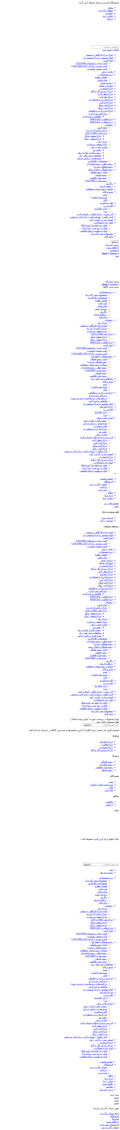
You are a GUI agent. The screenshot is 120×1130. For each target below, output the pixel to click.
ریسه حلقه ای (106, 764)
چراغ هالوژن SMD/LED (101, 119)
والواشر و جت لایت (92, 116)
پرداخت (103, 487)
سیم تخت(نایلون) (99, 197)
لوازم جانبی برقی (98, 147)
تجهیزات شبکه (106, 85)
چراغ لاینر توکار (105, 105)
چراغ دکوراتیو (106, 97)
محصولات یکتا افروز (97, 161)
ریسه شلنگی (107, 761)
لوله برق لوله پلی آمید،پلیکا (94, 225)
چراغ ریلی (102, 141)
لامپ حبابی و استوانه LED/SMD (91, 63)
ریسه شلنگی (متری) (103, 166)
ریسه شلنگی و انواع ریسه (100, 169)
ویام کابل (108, 236)
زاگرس (109, 183)
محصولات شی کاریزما (102, 233)
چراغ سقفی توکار (92, 136)
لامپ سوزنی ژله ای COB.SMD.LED (89, 66)
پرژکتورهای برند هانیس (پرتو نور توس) (89, 398)
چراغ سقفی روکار (92, 138)
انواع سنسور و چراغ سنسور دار (98, 57)
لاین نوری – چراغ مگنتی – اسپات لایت (95, 214)
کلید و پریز (108, 206)
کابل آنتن (108, 790)
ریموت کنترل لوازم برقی (89, 152)
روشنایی (109, 125)
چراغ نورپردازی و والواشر (100, 111)
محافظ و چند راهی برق (90, 155)
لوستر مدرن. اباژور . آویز (101, 220)
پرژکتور (109, 804)
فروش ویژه (107, 518)
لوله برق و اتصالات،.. (103, 222)
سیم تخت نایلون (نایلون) (101, 784)
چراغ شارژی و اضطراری (101, 99)
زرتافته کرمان (106, 186)
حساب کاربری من (98, 484)
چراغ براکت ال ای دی (96, 130)
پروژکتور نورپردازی (98, 113)
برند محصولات (106, 74)
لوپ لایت (102, 303)
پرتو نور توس (107, 83)
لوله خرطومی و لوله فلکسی (93, 231)
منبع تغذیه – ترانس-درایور (89, 158)
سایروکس (102, 80)
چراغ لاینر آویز (106, 102)
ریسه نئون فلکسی (98, 178)
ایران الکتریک (100, 208)
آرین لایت (98, 839)
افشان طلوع (101, 77)
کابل (105, 200)
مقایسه (109, 1087)
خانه (116, 719)
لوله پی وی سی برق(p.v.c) (94, 228)
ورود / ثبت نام (106, 1089)
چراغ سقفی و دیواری (97, 144)
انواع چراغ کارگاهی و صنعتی (99, 55)
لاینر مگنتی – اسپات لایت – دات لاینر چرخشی (91, 217)
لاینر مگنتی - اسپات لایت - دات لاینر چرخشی (92, 694)
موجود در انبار (106, 520)
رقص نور (96, 150)
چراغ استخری (106, 88)
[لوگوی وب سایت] (98, 44)
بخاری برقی (107, 71)
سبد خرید (102, 490)
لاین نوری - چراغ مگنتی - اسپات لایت (95, 691)
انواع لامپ (108, 60)
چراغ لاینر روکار (105, 108)
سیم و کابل (107, 192)
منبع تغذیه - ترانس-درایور (89, 635)
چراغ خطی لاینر (105, 94)
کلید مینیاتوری (106, 203)
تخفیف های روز (111, 503)
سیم (105, 194)
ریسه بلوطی (101, 175)
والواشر (109, 802)
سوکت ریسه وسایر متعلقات (99, 189)
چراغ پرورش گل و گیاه (102, 91)
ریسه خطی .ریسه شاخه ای (100, 164)
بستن (116, 506)
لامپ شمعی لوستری (97, 69)
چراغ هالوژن (107, 744)
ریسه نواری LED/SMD (96, 180)
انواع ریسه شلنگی (98, 172)
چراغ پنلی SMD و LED (96, 133)
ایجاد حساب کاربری (109, 1113)
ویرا (105, 211)
